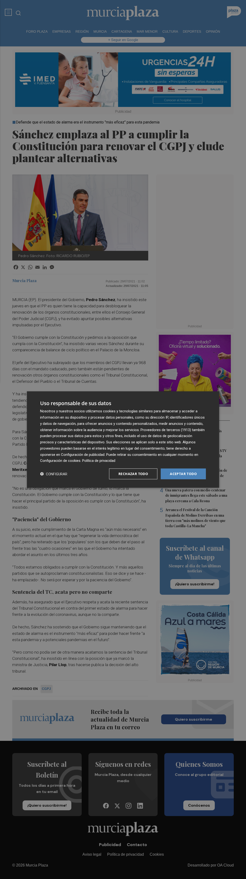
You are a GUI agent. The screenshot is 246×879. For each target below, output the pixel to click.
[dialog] (123, 439)
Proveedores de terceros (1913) (166, 429)
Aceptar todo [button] (183, 473)
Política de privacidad (98, 460)
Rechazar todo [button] (133, 473)
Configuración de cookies (60, 460)
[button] (53, 474)
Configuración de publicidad (83, 454)
